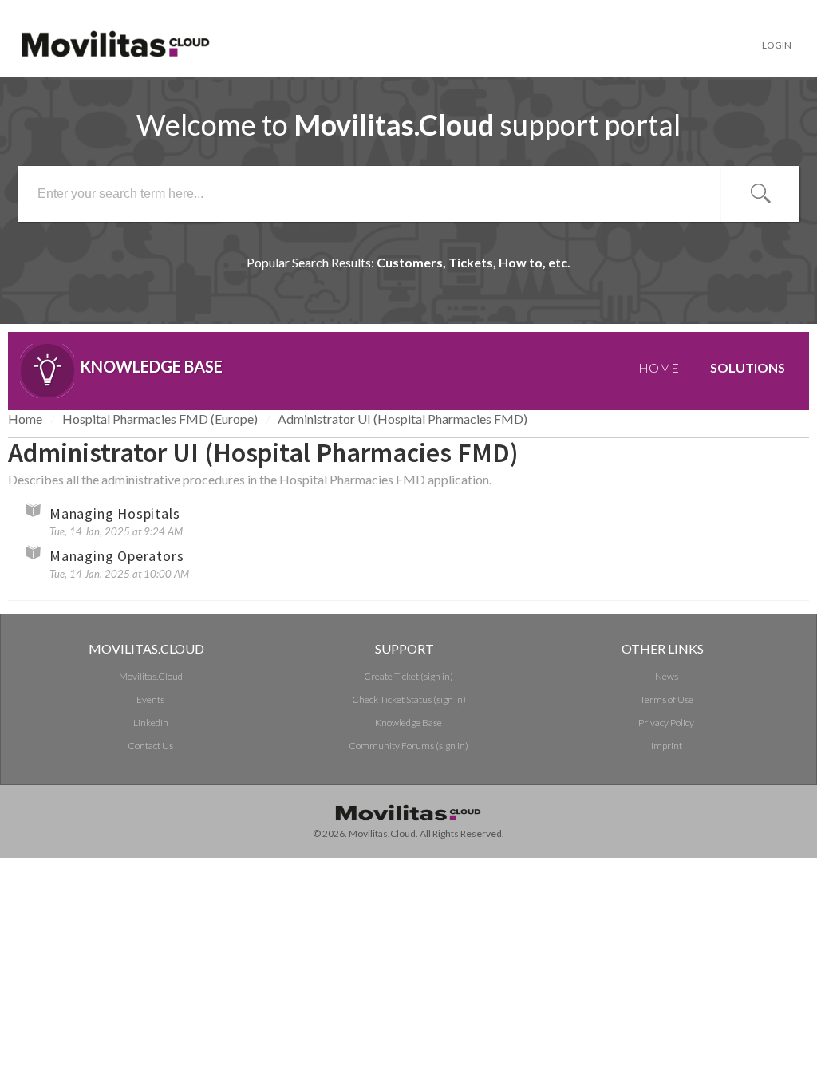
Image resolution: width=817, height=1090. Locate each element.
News (666, 676)
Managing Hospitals (114, 513)
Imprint (666, 746)
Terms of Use (666, 699)
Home (658, 367)
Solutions (747, 367)
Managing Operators (116, 556)
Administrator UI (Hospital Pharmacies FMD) (402, 418)
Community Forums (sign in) (408, 746)
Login (776, 45)
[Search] (760, 194)
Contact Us (150, 746)
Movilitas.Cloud (151, 676)
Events (150, 699)
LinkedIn (150, 723)
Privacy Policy (666, 723)
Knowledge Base (408, 723)
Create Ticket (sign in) (408, 676)
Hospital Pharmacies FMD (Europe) (160, 418)
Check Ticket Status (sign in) (409, 699)
